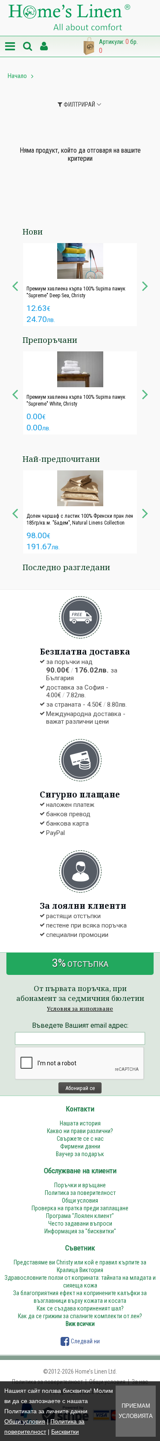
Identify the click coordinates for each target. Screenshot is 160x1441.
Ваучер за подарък (80, 1154)
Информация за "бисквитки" (80, 1231)
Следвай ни (85, 1341)
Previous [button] (15, 285)
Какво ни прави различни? (80, 1131)
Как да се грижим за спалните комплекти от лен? (80, 1316)
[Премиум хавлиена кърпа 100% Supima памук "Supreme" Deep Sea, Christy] (80, 261)
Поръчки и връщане (80, 1185)
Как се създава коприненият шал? (80, 1308)
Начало (17, 76)
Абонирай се (80, 1088)
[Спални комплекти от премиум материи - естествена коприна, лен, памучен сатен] (69, 18)
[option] (80, 284)
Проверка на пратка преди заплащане (80, 1208)
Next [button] (145, 285)
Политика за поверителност (80, 1192)
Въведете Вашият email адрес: (80, 1025)
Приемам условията (136, 1411)
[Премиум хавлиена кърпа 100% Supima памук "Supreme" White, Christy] (80, 369)
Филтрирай (78, 104)
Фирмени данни (80, 1146)
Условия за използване (80, 1008)
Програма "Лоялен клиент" (80, 1215)
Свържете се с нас (80, 1138)
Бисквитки (65, 1431)
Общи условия (24, 1421)
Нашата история (80, 1123)
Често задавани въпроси (80, 1223)
